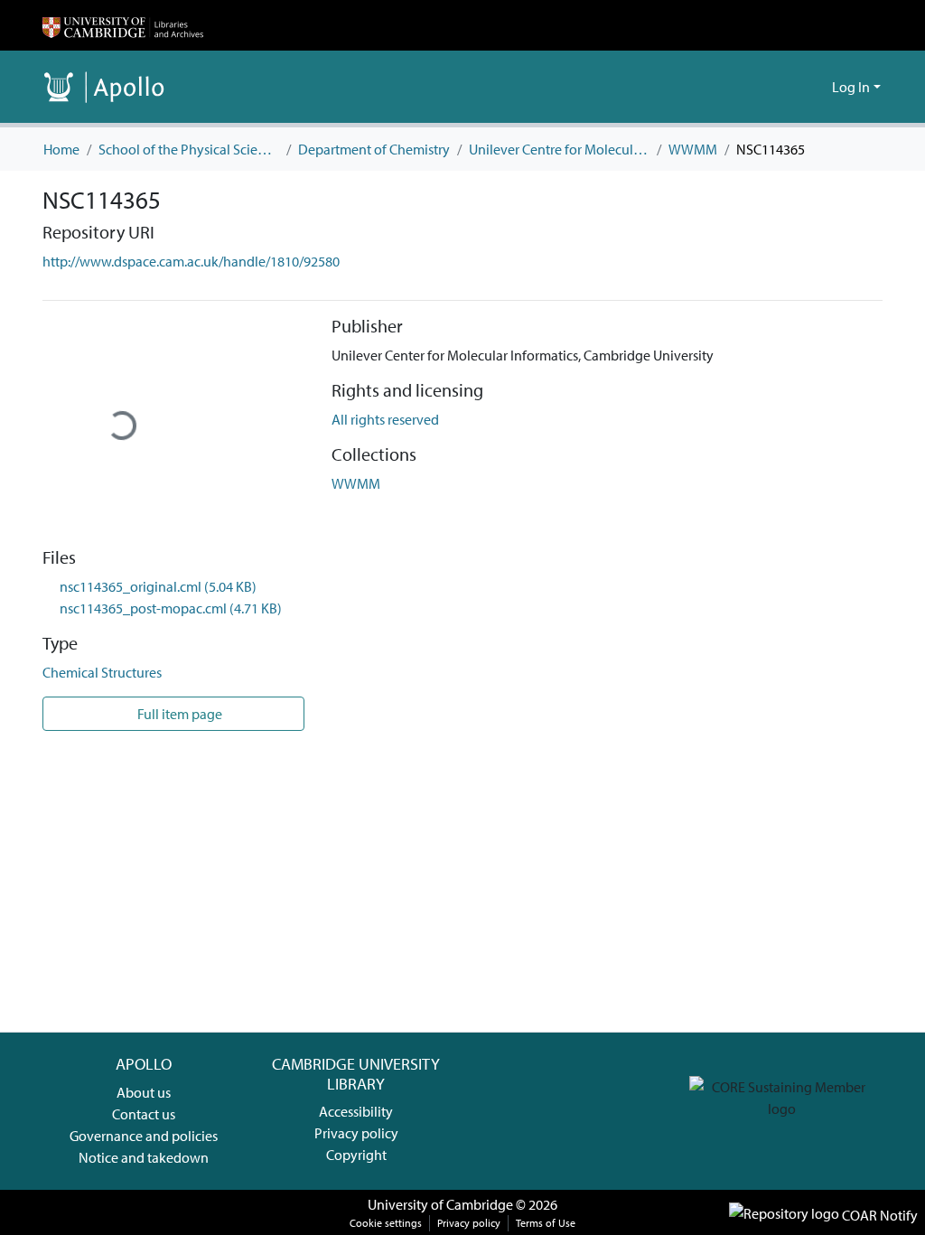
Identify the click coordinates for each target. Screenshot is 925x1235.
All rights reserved (385, 419)
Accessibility (356, 1111)
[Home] (122, 25)
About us (144, 1092)
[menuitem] (815, 87)
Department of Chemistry (374, 149)
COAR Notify (878, 1215)
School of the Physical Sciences (188, 149)
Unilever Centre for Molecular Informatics (559, 149)
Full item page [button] (178, 714)
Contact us (143, 1114)
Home (61, 149)
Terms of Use (545, 1223)
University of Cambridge (440, 1204)
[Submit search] (789, 87)
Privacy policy (356, 1133)
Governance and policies (144, 1136)
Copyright (356, 1155)
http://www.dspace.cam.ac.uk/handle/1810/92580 (191, 261)
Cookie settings (386, 1223)
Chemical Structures (102, 672)
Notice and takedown (144, 1157)
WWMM (692, 149)
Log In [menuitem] (851, 87)
